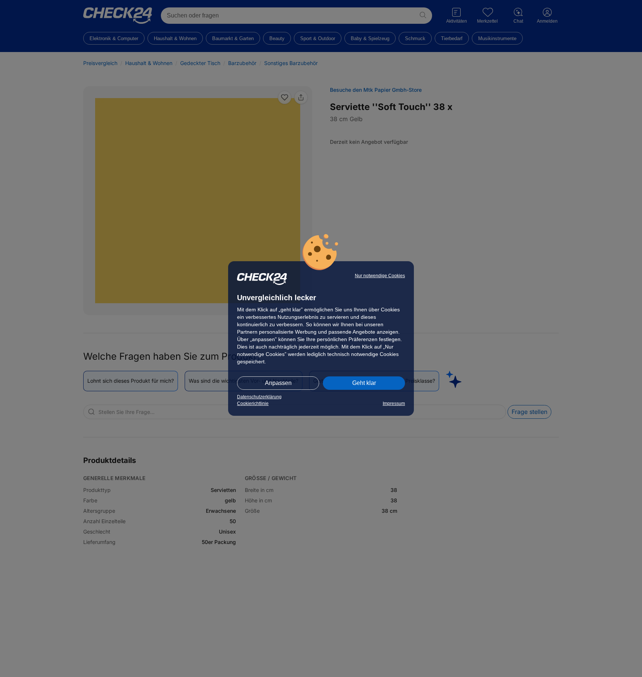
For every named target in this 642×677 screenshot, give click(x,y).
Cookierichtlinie (253, 403)
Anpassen (278, 383)
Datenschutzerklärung (259, 396)
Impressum (394, 403)
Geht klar (364, 383)
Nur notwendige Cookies (380, 275)
